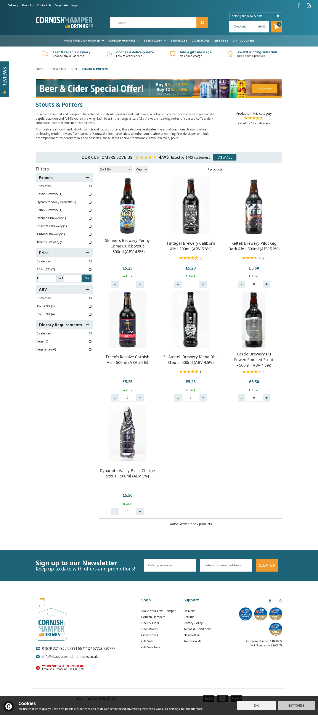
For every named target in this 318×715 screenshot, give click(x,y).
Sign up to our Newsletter (85, 565)
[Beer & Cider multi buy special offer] (159, 88)
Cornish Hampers (153, 617)
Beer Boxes (149, 629)
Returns (188, 617)
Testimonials (192, 641)
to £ (60, 278)
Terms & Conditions (197, 629)
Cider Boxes (149, 635)
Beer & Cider (150, 623)
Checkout (240, 26)
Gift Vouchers (150, 647)
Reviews (4, 77)
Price (44, 252)
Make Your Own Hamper (158, 611)
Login (74, 5)
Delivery (189, 611)
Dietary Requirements (60, 324)
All (90, 186)
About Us (27, 5)
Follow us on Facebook (299, 5)
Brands (46, 177)
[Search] (202, 22)
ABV (43, 289)
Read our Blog (309, 5)
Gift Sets (147, 641)
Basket (276, 26)
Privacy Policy (192, 623)
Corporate (61, 5)
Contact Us (44, 5)
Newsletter (191, 635)
